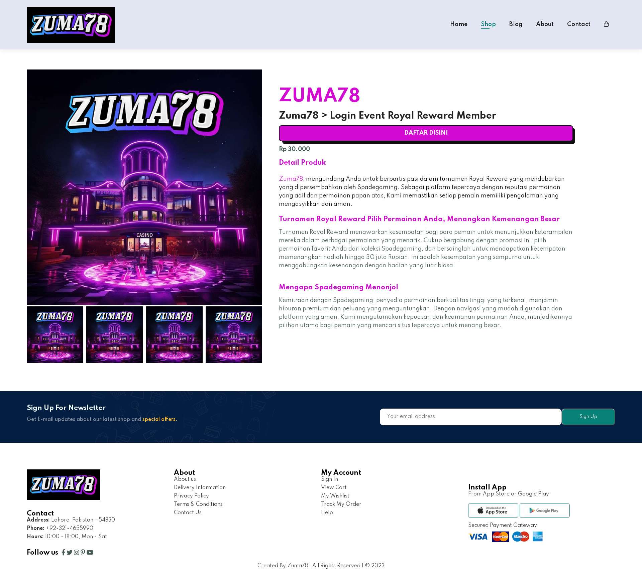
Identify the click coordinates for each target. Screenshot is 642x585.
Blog (516, 24)
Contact (579, 24)
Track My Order (341, 504)
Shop (488, 24)
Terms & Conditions (198, 504)
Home (458, 24)
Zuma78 (291, 179)
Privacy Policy (191, 496)
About (545, 24)
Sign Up (588, 416)
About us (185, 479)
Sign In (329, 479)
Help (327, 513)
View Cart (334, 487)
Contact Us (188, 513)
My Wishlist (335, 496)
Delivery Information (200, 487)
